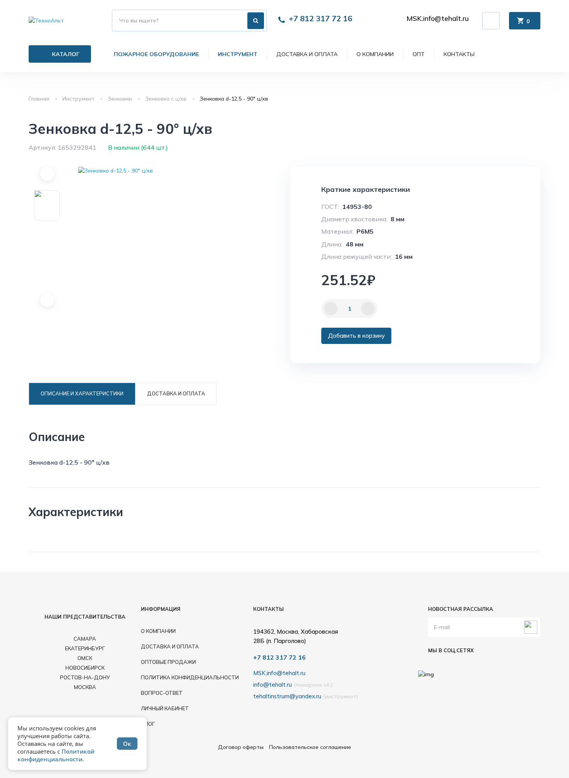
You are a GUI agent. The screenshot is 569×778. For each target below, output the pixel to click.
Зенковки (120, 98)
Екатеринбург (85, 648)
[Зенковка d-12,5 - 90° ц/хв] (153, 170)
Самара (85, 639)
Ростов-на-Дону (85, 677)
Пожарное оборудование (156, 54)
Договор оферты (241, 747)
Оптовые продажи (168, 662)
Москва (85, 687)
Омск (84, 658)
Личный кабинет (165, 708)
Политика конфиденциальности (190, 677)
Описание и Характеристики (82, 393)
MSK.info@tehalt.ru (437, 18)
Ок (127, 743)
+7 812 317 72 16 (320, 18)
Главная (39, 98)
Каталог (65, 54)
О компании (375, 54)
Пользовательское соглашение (310, 747)
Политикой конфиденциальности (55, 755)
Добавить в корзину (356, 335)
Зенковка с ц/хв (166, 98)
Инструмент (237, 54)
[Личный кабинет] (491, 20)
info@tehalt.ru (272, 684)
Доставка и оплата (307, 54)
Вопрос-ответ (162, 693)
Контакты (459, 54)
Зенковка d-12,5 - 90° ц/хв (234, 98)
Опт (419, 54)
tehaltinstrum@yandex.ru (287, 696)
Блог (148, 724)
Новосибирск (85, 668)
